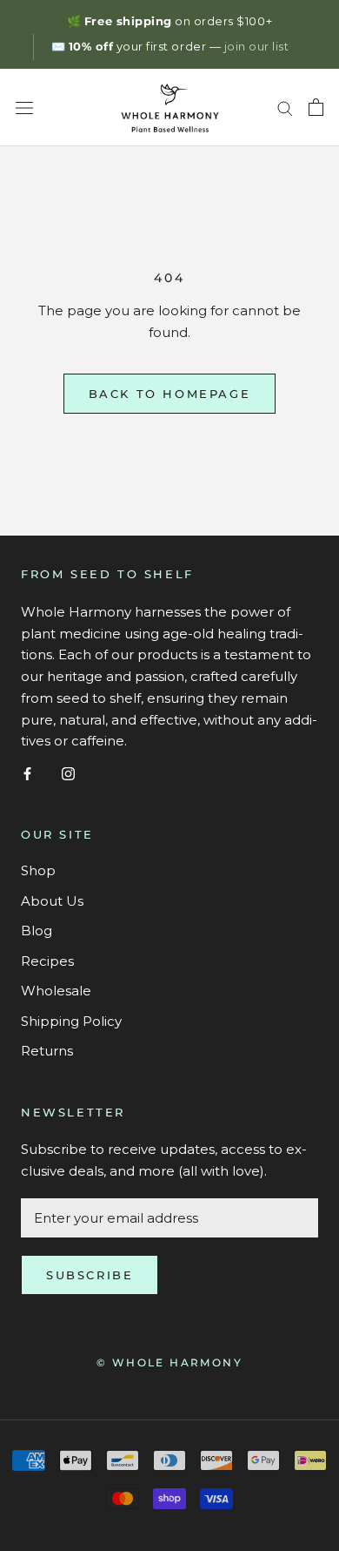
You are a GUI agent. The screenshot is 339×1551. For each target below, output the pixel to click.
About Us (52, 901)
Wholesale (56, 990)
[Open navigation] (24, 107)
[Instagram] (68, 773)
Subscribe (89, 1275)
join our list (256, 46)
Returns (47, 1050)
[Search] (285, 108)
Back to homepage (170, 394)
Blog (36, 930)
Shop (38, 870)
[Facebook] (27, 773)
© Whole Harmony (169, 1362)
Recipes (47, 961)
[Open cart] (316, 107)
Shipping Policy (71, 1021)
